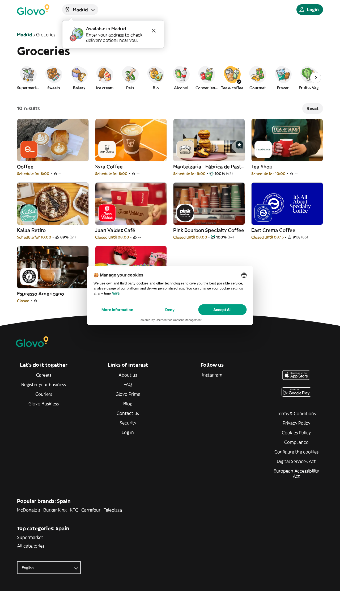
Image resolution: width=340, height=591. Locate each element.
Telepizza (113, 510)
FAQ (128, 384)
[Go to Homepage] (33, 9)
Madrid (24, 34)
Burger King (55, 510)
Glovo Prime (128, 394)
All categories (30, 545)
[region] (170, 77)
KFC (74, 510)
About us (127, 375)
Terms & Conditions (296, 413)
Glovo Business (43, 403)
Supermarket (30, 537)
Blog (127, 403)
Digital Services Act (296, 461)
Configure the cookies (296, 451)
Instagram (212, 375)
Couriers (43, 394)
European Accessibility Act (296, 473)
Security (128, 422)
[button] (28, 77)
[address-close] (153, 30)
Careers (43, 375)
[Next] (315, 77)
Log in (128, 432)
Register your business (43, 384)
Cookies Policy (296, 432)
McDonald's (28, 510)
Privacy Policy (296, 423)
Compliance (296, 442)
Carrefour (90, 510)
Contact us (128, 413)
